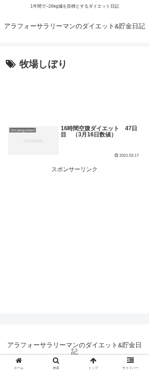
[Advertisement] (74, 94)
